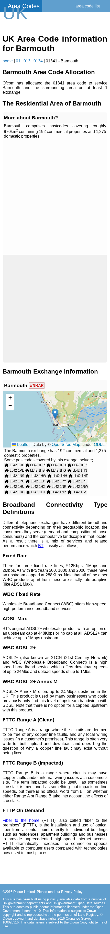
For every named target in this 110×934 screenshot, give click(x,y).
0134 (38, 61)
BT (40, 546)
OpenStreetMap (66, 444)
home (8, 61)
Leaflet (22, 444)
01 (18, 61)
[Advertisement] (55, 197)
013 (27, 61)
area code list (87, 6)
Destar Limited (24, 892)
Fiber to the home (21, 820)
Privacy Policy (71, 892)
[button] (55, 414)
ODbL (99, 444)
